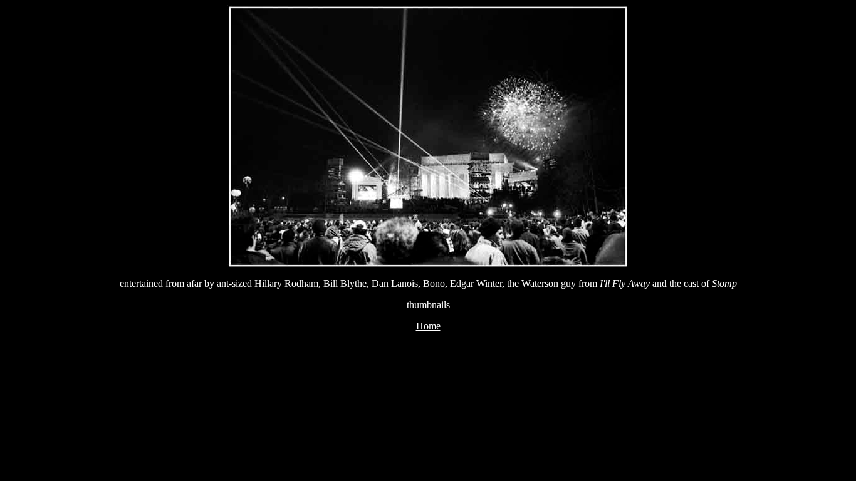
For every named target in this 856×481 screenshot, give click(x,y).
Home (428, 326)
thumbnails (428, 304)
